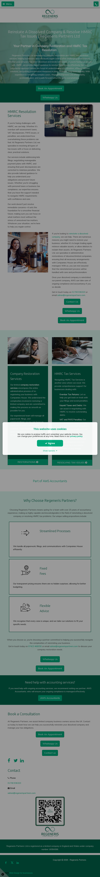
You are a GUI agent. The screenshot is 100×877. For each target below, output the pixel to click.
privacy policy (76, 436)
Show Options (49, 450)
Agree (51, 443)
